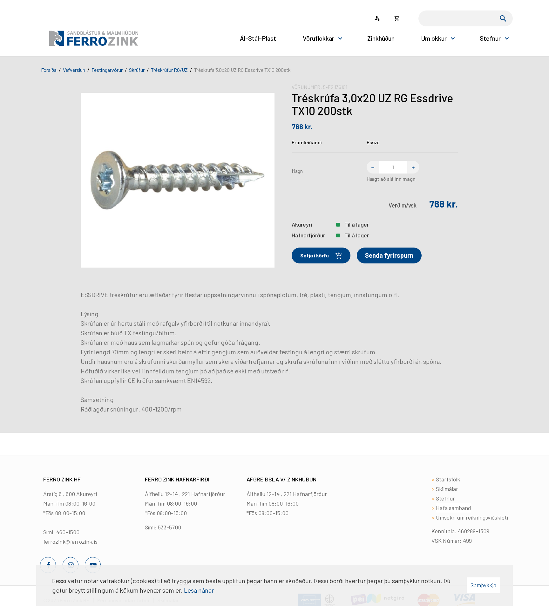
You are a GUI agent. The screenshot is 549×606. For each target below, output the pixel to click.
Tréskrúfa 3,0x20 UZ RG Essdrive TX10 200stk (242, 70)
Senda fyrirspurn (389, 255)
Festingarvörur (107, 70)
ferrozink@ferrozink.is (70, 541)
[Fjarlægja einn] (373, 167)
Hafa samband (453, 507)
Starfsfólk (448, 479)
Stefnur (445, 498)
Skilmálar (447, 488)
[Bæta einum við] (413, 167)
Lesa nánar (199, 590)
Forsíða (49, 70)
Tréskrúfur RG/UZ (169, 70)
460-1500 (67, 531)
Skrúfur (137, 70)
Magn (297, 171)
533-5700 (169, 527)
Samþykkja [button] (483, 585)
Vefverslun (74, 70)
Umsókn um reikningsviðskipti (472, 517)
